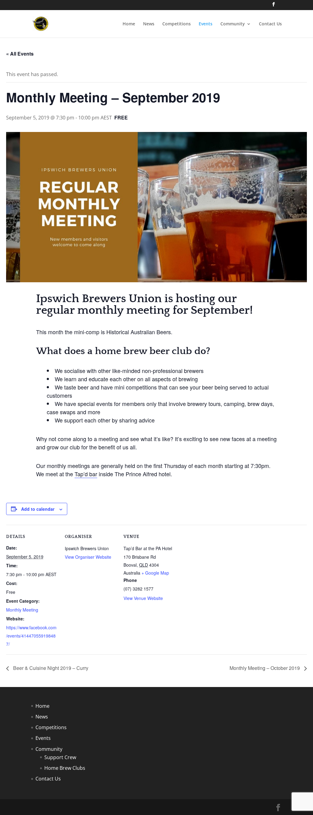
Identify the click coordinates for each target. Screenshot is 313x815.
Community (232, 24)
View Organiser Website (88, 557)
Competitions (176, 24)
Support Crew (60, 757)
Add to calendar (37, 509)
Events (205, 24)
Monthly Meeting (22, 610)
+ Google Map (155, 573)
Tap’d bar (86, 474)
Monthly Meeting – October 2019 (265, 667)
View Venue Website (143, 598)
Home (129, 24)
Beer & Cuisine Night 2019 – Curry (50, 667)
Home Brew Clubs (64, 768)
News (148, 24)
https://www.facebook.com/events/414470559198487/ (31, 635)
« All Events (20, 53)
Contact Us (270, 24)
